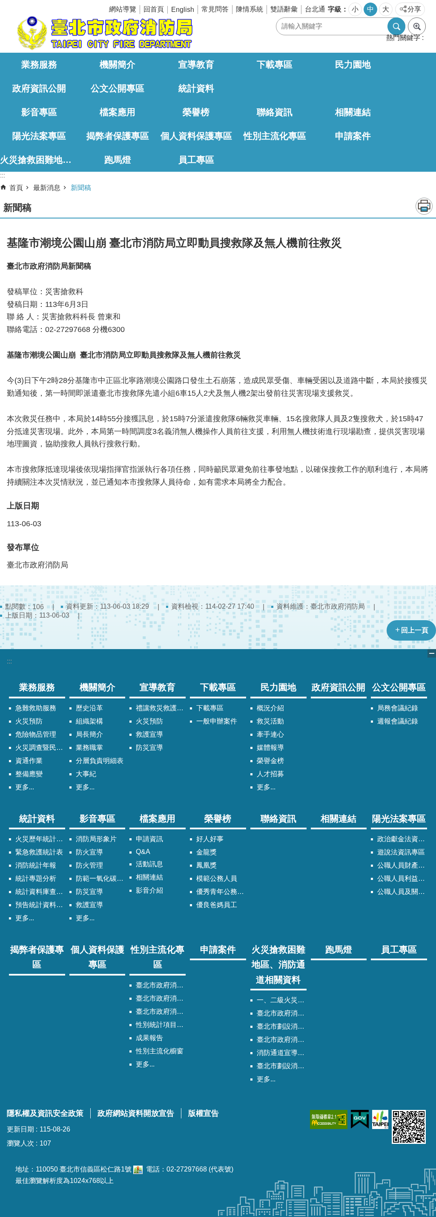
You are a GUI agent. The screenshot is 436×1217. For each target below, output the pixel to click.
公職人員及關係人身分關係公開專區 (402, 891)
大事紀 (86, 773)
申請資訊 (149, 839)
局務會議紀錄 (397, 708)
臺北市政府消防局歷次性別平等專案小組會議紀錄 (161, 1011)
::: (9, 661)
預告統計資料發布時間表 (40, 904)
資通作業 (29, 760)
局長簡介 (89, 734)
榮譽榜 (196, 112)
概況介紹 (270, 708)
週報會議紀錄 (397, 721)
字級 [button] (334, 9)
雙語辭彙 (284, 9)
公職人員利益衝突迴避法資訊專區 (402, 878)
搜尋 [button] (396, 26)
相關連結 (353, 112)
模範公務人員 (216, 878)
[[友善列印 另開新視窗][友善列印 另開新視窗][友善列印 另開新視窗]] (138, 1169)
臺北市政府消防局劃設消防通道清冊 (282, 1013)
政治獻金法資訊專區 (402, 839)
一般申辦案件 (216, 721)
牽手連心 (270, 734)
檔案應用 (117, 112)
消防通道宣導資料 (282, 1052)
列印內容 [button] (424, 206)
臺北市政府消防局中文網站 (104, 33)
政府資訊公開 (39, 88)
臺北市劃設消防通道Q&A (282, 1026)
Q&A (143, 851)
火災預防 (29, 721)
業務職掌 (89, 747)
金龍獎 (206, 852)
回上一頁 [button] (414, 630)
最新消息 (46, 187)
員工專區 (196, 160)
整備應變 (29, 773)
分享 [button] (414, 9)
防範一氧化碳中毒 (101, 878)
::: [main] (2, 175)
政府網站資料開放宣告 (136, 1113)
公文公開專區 (117, 88)
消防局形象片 (96, 839)
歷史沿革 (89, 708)
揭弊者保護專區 (117, 136)
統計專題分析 (35, 878)
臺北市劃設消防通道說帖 (282, 1065)
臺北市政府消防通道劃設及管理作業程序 (282, 1039)
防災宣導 (149, 747)
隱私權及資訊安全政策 (45, 1113)
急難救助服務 (35, 708)
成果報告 (149, 1037)
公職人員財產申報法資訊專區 (402, 865)
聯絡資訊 (275, 112)
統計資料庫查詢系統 (40, 891)
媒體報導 (270, 747)
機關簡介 (117, 64)
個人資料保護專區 (196, 136)
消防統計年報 (35, 865)
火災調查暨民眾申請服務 (40, 747)
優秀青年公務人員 (221, 891)
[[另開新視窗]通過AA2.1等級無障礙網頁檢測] (328, 1119)
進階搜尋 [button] (417, 26)
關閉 (431, 653)
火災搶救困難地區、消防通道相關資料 (39, 160)
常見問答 (215, 9)
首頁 (16, 187)
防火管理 (89, 865)
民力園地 (353, 64)
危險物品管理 (35, 734)
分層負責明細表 (99, 760)
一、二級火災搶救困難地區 (282, 1000)
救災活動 (270, 721)
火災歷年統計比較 (40, 839)
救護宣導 (149, 734)
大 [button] (385, 9)
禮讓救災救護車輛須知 (161, 708)
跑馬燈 (117, 160)
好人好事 (210, 839)
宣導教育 (196, 64)
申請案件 (353, 136)
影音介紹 (149, 890)
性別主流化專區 (275, 136)
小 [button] (355, 9)
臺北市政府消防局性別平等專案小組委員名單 (161, 998)
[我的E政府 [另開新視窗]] (360, 1119)
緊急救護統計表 (39, 852)
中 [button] (370, 9)
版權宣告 (203, 1113)
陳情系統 (249, 9)
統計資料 (196, 88)
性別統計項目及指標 (161, 1024)
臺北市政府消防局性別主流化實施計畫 (161, 985)
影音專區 (39, 112)
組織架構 (89, 721)
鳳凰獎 (206, 865)
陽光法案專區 (39, 136)
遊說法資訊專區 (401, 852)
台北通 (315, 9)
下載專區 (275, 64)
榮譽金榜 (270, 760)
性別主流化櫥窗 (160, 1051)
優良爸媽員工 (216, 904)
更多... (24, 787)
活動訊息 (149, 864)
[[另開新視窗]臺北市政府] (380, 1119)
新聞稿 (81, 187)
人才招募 (270, 773)
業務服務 (39, 64)
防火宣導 (89, 852)
